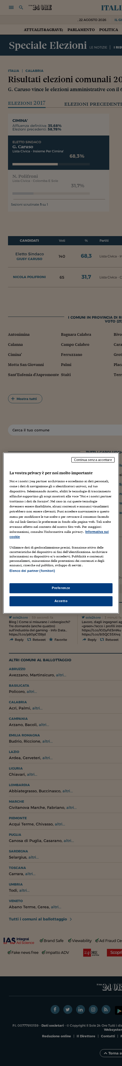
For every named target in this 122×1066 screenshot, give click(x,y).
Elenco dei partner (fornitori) (32, 570)
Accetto (61, 601)
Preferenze (61, 588)
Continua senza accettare (93, 460)
